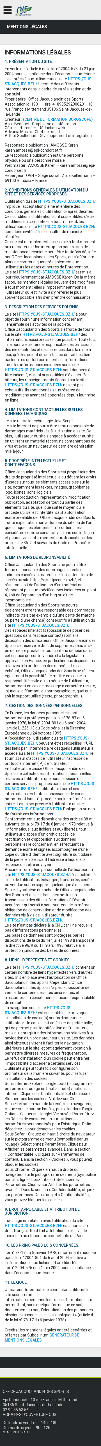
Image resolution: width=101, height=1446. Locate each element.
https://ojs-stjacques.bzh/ (67, 201)
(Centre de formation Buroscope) (58, 119)
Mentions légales (16, 1432)
